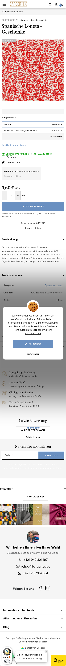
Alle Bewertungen (33, 430)
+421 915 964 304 (35, 573)
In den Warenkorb (33, 206)
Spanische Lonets (53, 285)
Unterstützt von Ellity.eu (12, 176)
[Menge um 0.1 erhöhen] (18, 195)
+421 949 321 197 (36, 559)
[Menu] (4, 4)
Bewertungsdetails (38, 20)
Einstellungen (33, 354)
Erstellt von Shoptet (35, 647)
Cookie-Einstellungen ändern (33, 641)
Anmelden (51, 455)
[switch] (7, 661)
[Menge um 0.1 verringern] (4, 195)
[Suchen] (50, 4)
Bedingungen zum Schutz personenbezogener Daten (35, 468)
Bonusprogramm (30, 171)
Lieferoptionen (14, 162)
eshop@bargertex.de (35, 566)
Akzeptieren (35, 343)
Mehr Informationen (38, 331)
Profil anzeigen (35, 496)
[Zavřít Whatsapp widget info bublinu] (46, 651)
